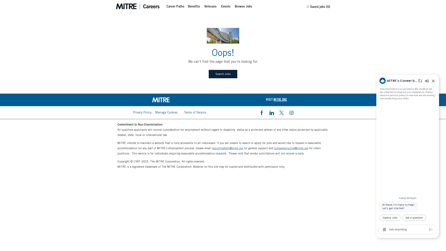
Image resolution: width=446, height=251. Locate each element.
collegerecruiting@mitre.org (291, 148)
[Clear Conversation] (420, 80)
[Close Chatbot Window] (433, 80)
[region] (407, 155)
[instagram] (291, 112)
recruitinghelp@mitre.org (227, 148)
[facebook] (261, 112)
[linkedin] (271, 112)
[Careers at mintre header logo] (138, 6)
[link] (169, 99)
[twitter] (281, 112)
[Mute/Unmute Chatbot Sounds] (426, 80)
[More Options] (384, 229)
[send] (431, 229)
